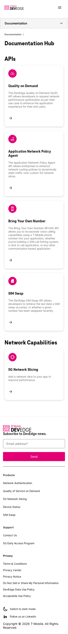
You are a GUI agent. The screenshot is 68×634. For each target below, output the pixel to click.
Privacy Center (12, 570)
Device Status (11, 506)
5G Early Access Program (18, 543)
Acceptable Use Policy (17, 595)
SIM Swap (9, 514)
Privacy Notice (12, 576)
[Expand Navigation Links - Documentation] (61, 23)
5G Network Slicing (15, 498)
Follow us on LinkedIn (23, 616)
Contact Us (10, 535)
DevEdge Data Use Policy (19, 589)
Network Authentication (17, 483)
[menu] (59, 7)
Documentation (13, 34)
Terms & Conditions (15, 563)
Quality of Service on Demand (21, 491)
